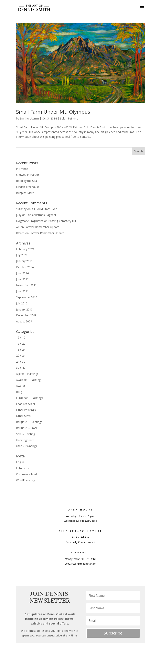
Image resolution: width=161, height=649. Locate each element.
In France (22, 169)
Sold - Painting (69, 118)
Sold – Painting (25, 434)
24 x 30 (20, 361)
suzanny (21, 209)
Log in (20, 462)
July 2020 (21, 255)
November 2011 (26, 285)
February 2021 (25, 249)
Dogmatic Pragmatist (29, 221)
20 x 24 (20, 355)
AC (18, 227)
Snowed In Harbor (27, 175)
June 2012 (22, 279)
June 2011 (22, 291)
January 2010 (24, 309)
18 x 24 (20, 349)
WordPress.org (25, 480)
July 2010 (21, 303)
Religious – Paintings (29, 422)
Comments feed (26, 474)
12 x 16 (20, 337)
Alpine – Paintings (27, 374)
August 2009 (24, 321)
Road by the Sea (26, 181)
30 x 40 (20, 367)
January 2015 (24, 261)
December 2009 (26, 315)
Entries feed (23, 468)
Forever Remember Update (42, 227)
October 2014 (25, 267)
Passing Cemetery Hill (62, 221)
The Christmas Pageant (41, 215)
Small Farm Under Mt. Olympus (53, 111)
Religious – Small (27, 428)
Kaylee (20, 233)
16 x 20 (20, 343)
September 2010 (26, 297)
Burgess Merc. (25, 193)
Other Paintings (26, 410)
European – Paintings (29, 398)
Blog (19, 392)
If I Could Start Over (44, 209)
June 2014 (22, 273)
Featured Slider (25, 404)
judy (18, 215)
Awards (21, 385)
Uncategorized (25, 440)
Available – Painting (28, 380)
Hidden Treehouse (27, 187)
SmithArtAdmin (29, 118)
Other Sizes (23, 416)
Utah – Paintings (26, 446)
